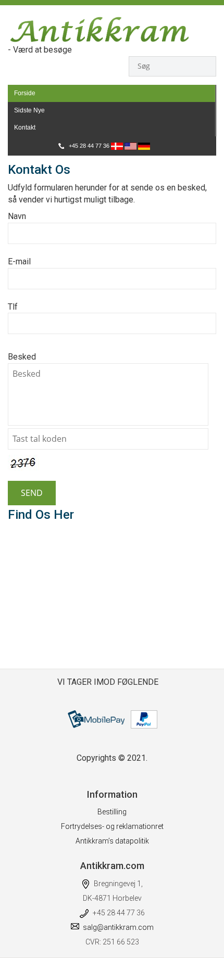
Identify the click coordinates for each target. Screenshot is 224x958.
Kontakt (24, 127)
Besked (22, 357)
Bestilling (112, 812)
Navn (17, 216)
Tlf (13, 307)
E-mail (19, 261)
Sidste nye (29, 110)
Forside (24, 93)
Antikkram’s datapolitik (112, 841)
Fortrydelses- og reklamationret (112, 826)
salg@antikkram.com (118, 927)
